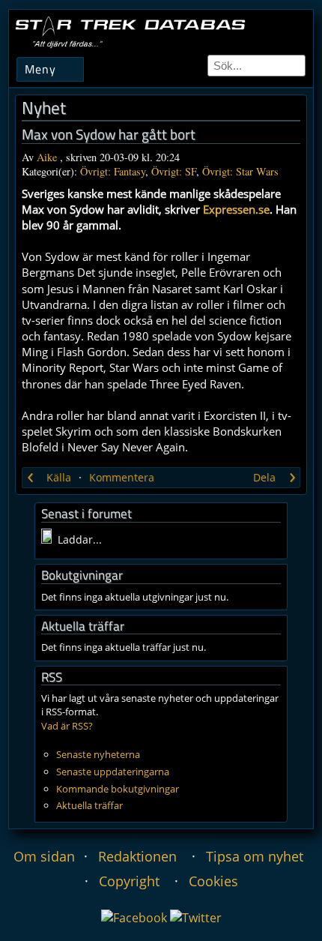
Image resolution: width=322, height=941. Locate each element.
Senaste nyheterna (98, 754)
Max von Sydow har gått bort (108, 134)
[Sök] (295, 65)
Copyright (129, 881)
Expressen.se (236, 209)
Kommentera (121, 477)
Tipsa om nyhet (254, 856)
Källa (58, 477)
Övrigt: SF (173, 171)
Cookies (213, 881)
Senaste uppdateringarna (112, 771)
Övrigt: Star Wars (240, 171)
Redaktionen (137, 856)
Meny (40, 68)
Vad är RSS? (67, 726)
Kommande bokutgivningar (117, 789)
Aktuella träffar (89, 805)
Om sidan (44, 856)
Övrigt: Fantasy (112, 171)
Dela (264, 477)
